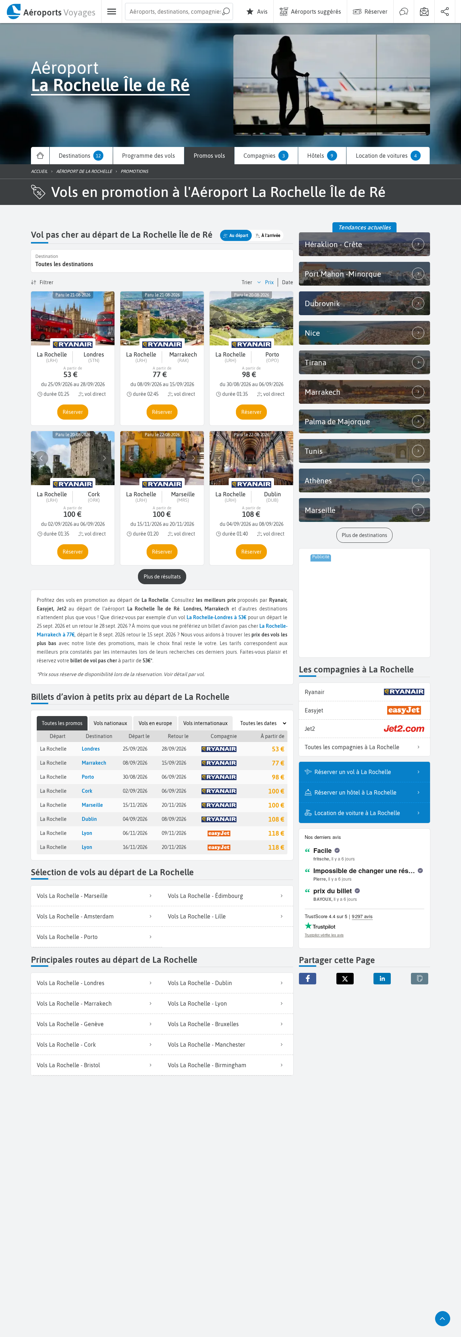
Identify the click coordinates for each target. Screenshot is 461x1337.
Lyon (87, 833)
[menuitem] (50, 11)
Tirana (315, 362)
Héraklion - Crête (333, 244)
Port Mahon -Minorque (343, 273)
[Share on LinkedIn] (382, 978)
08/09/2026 (135, 763)
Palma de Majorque (337, 421)
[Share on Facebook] (307, 978)
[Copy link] (419, 978)
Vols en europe (155, 723)
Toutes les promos (62, 723)
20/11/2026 (174, 805)
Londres (91, 749)
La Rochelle (53, 749)
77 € (278, 763)
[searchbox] (179, 11)
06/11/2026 (135, 833)
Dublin (89, 819)
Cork (87, 791)
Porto (88, 777)
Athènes (318, 480)
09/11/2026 (174, 833)
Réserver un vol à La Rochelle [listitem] (352, 772)
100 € (276, 791)
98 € (278, 777)
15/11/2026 (135, 805)
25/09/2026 (135, 749)
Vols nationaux (110, 723)
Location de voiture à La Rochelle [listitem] (357, 813)
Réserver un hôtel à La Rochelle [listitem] (355, 792)
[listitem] (96, 896)
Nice (312, 332)
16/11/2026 (135, 847)
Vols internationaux (205, 723)
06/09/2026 (174, 777)
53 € (278, 749)
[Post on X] (345, 978)
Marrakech (94, 763)
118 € (276, 833)
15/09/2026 (174, 763)
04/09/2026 (135, 819)
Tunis (314, 451)
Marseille (92, 805)
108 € (276, 819)
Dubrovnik (322, 303)
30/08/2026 (135, 777)
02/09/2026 (135, 791)
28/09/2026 (174, 749)
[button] (236, 235)
